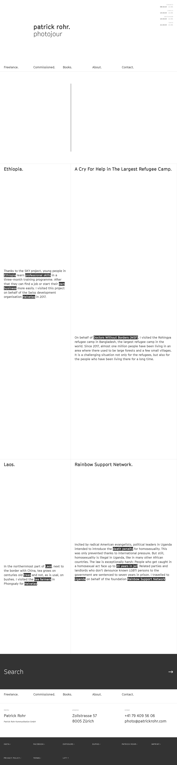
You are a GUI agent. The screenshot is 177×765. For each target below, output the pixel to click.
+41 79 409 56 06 (140, 715)
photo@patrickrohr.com (145, 721)
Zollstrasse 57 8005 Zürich (84, 718)
